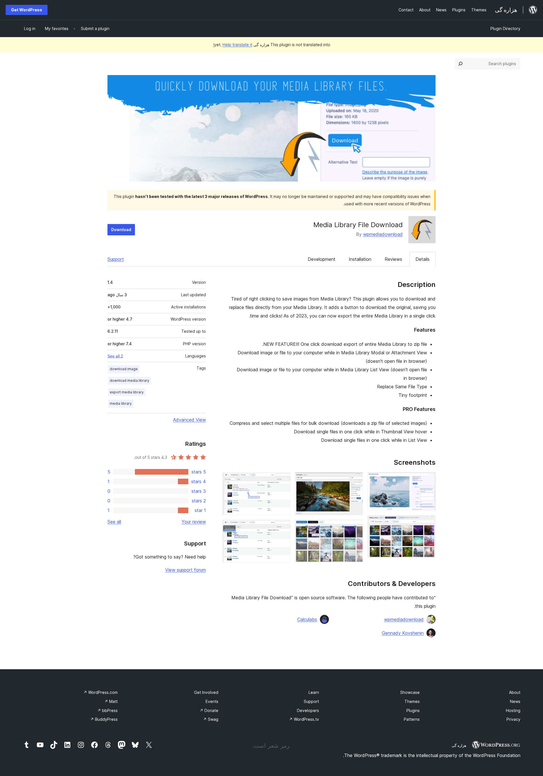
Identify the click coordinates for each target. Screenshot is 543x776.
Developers (308, 710)
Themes (412, 701)
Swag (210, 719)
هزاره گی (459, 745)
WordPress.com (100, 692)
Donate (209, 710)
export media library (127, 392)
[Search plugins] (460, 63)
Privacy (513, 719)
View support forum (185, 570)
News (515, 701)
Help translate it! (232, 44)
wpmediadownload (383, 234)
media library (121, 403)
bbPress (107, 710)
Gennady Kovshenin (403, 633)
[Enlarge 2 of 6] (428, 523)
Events (212, 701)
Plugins (413, 710)
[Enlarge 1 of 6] (428, 480)
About (514, 692)
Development (321, 259)
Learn (314, 692)
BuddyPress (104, 719)
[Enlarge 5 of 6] (283, 480)
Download (121, 229)
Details (422, 259)
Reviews (393, 259)
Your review (194, 522)
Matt (111, 701)
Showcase (410, 692)
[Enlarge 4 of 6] (355, 527)
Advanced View (189, 420)
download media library (129, 380)
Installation (360, 259)
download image (124, 369)
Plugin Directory (505, 28)
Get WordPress (26, 9)
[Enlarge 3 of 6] (355, 480)
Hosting (513, 710)
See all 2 (115, 356)
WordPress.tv (304, 719)
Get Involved (206, 692)
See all (114, 522)
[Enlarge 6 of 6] (283, 527)
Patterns (412, 719)
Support (115, 259)
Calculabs (307, 619)
